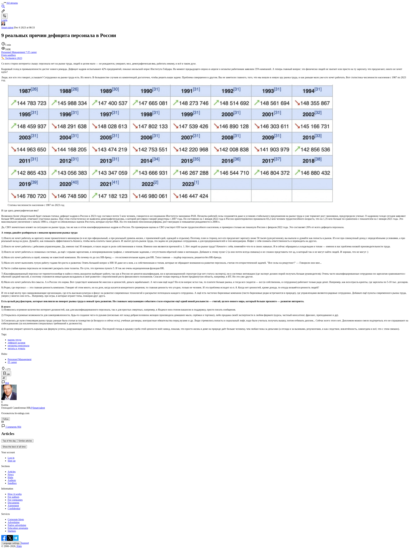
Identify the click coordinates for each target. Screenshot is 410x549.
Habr (19, 546)
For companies (15, 499)
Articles (12, 471)
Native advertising (17, 525)
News (11, 474)
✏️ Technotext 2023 (11, 58)
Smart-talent (7, 27)
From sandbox (8, 55)
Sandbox (12, 483)
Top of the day (9, 441)
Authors (12, 480)
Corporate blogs (16, 519)
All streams (12, 3)
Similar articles (25, 441)
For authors (13, 497)
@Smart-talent (37, 407)
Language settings (11, 543)
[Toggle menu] (2, 3)
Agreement (13, 505)
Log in (11, 457)
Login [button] (4, 20)
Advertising (14, 522)
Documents (13, 502)
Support (25, 543)
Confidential (14, 508)
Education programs (18, 528)
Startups (12, 531)
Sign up (12, 460)
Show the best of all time (14, 447)
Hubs (10, 477)
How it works (15, 494)
